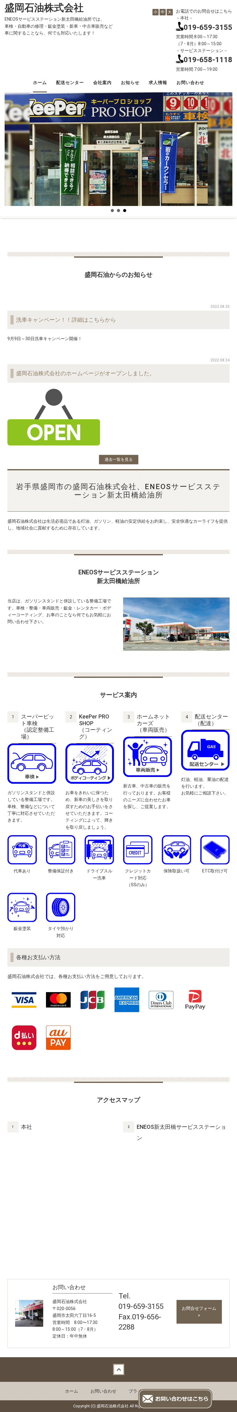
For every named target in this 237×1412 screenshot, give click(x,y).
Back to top (118, 1369)
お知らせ (130, 82)
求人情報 (158, 82)
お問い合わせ (190, 82)
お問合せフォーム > (199, 1311)
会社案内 (102, 82)
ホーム (40, 82)
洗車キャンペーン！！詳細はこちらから (66, 319)
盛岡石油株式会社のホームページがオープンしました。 (85, 373)
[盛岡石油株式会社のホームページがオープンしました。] (53, 416)
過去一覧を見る (119, 459)
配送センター (70, 82)
